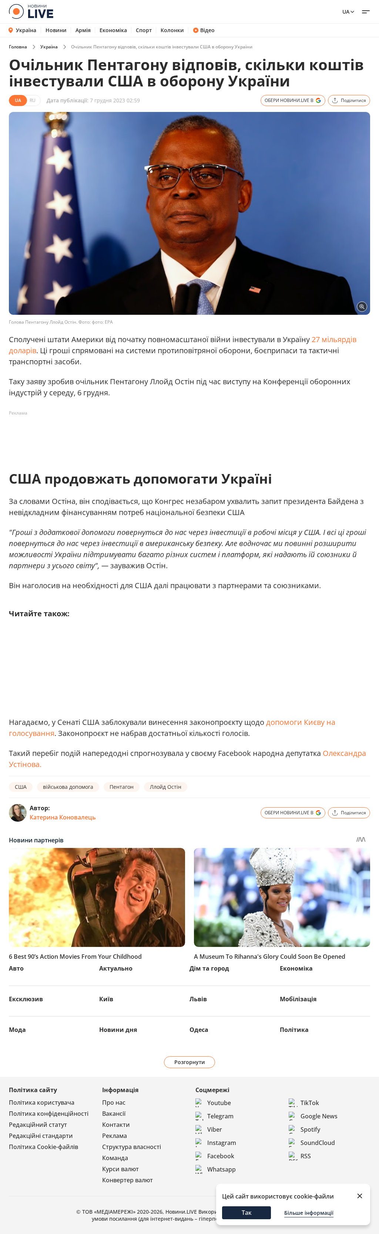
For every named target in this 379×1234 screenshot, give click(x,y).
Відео (207, 30)
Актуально (116, 968)
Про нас (113, 1102)
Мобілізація (298, 999)
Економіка (113, 30)
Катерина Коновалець (63, 817)
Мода (17, 1030)
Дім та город (209, 968)
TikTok (310, 1103)
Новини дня (118, 1030)
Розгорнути (189, 1062)
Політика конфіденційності (48, 1113)
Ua (345, 11)
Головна (18, 47)
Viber (214, 1129)
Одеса (199, 1030)
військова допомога (68, 786)
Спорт (144, 30)
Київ (106, 999)
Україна (26, 30)
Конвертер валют (127, 1180)
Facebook (220, 1156)
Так (247, 1213)
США (21, 786)
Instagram (221, 1143)
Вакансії (113, 1113)
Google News (319, 1116)
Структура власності (131, 1147)
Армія (83, 30)
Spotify (310, 1129)
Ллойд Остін (165, 786)
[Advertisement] (143, 435)
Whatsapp (221, 1169)
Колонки (172, 30)
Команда (115, 1158)
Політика (294, 1030)
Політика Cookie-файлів (43, 1147)
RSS (306, 1156)
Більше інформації (308, 1212)
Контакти (116, 1125)
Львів (198, 999)
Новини (56, 30)
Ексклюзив (26, 999)
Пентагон (122, 786)
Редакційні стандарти (41, 1136)
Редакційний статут (38, 1125)
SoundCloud (318, 1143)
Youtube (219, 1103)
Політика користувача (41, 1102)
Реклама (114, 1136)
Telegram (220, 1116)
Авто (16, 968)
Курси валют (120, 1169)
